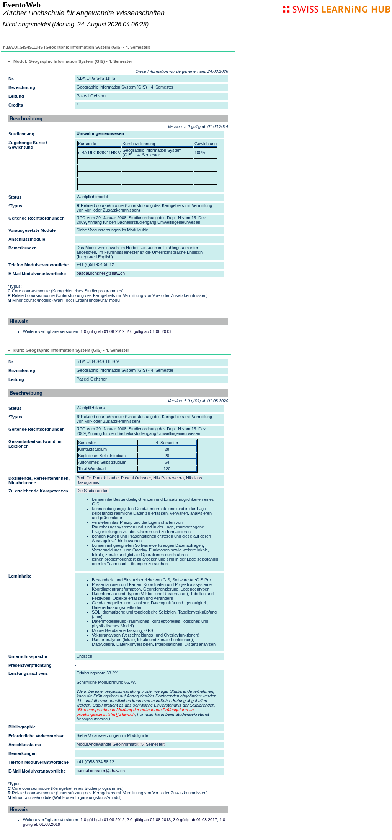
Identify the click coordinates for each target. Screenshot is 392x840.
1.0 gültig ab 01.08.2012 (102, 331)
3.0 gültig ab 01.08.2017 (195, 819)
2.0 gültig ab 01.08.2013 (149, 331)
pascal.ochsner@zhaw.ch (101, 273)
